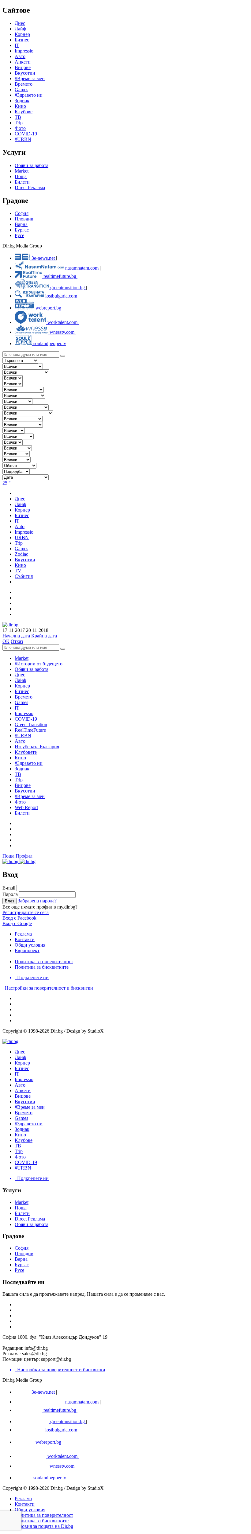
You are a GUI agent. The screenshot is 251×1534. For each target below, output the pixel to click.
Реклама (23, 933)
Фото (20, 128)
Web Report (26, 807)
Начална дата (16, 635)
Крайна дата (44, 635)
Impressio (24, 713)
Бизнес (22, 691)
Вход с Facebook (19, 918)
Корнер (22, 685)
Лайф (20, 680)
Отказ (17, 641)
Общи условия (30, 945)
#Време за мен (30, 78)
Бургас (22, 229)
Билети (22, 182)
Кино (20, 106)
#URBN (23, 139)
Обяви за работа (31, 165)
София (21, 213)
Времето (23, 84)
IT (17, 708)
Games (21, 89)
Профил (24, 855)
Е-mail (8, 887)
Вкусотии (25, 73)
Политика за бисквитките (42, 967)
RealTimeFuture (30, 730)
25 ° (6, 482)
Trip (19, 122)
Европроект (27, 950)
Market (21, 170)
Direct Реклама (30, 187)
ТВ (18, 117)
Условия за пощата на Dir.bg (44, 1526)
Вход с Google (17, 923)
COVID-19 (26, 133)
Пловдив (24, 218)
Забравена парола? (37, 900)
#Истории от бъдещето (38, 663)
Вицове (23, 67)
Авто (20, 56)
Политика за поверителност (44, 961)
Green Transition (31, 724)
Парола (10, 894)
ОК (5, 641)
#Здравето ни (29, 95)
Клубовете (26, 752)
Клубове (23, 111)
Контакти (25, 939)
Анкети (23, 61)
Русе (19, 235)
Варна (21, 224)
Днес (20, 674)
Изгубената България (37, 746)
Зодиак (22, 100)
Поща (21, 176)
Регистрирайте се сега (25, 912)
